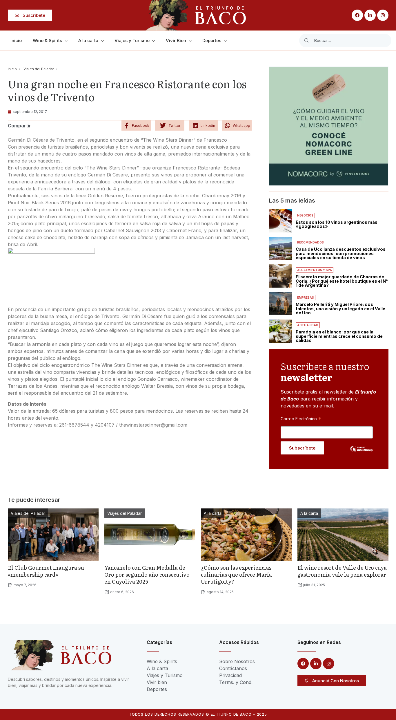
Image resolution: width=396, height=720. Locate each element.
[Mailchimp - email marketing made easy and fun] (361, 453)
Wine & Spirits (47, 40)
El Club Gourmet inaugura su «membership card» (46, 571)
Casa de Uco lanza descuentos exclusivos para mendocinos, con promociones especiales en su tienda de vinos (341, 253)
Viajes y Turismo (132, 40)
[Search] (306, 40)
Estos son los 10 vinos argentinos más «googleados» (336, 224)
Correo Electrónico (301, 418)
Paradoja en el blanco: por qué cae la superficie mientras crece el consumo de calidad (339, 336)
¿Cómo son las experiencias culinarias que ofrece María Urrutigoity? (236, 574)
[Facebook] (357, 15)
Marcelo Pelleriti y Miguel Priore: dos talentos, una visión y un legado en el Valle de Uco (340, 308)
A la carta (88, 40)
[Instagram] (382, 15)
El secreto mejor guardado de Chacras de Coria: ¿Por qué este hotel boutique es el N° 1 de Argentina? (342, 281)
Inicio (16, 40)
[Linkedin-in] (370, 15)
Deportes (211, 40)
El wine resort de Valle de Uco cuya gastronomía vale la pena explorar (342, 571)
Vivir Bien (176, 40)
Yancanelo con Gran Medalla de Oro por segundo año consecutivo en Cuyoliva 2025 (147, 574)
